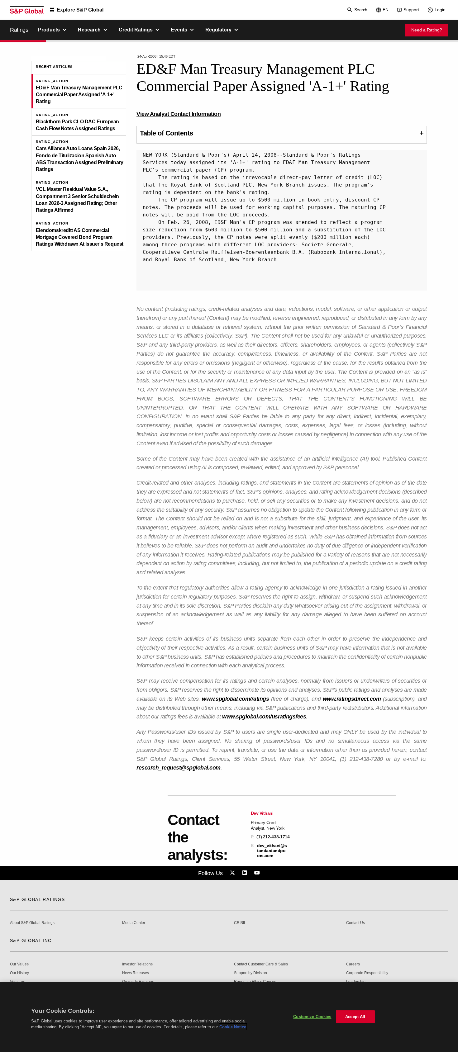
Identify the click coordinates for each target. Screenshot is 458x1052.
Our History (19, 973)
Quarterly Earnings (138, 982)
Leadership (355, 982)
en (386, 9)
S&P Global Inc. (31, 940)
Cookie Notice (232, 1027)
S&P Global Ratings (37, 899)
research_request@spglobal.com (178, 768)
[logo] (27, 10)
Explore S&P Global (80, 9)
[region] (229, 1017)
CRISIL (240, 923)
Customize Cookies (312, 1016)
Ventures (17, 982)
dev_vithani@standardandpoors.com (272, 850)
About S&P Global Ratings (32, 923)
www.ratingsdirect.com (352, 699)
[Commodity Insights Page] (233, 873)
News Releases (135, 973)
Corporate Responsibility (367, 973)
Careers (353, 964)
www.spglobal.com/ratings (235, 699)
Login (440, 9)
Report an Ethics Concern (256, 982)
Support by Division (250, 973)
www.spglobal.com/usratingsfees (264, 716)
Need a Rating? (426, 29)
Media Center (133, 923)
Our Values (19, 964)
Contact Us (355, 923)
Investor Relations (137, 964)
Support (411, 9)
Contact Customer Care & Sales (261, 964)
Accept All (355, 1016)
